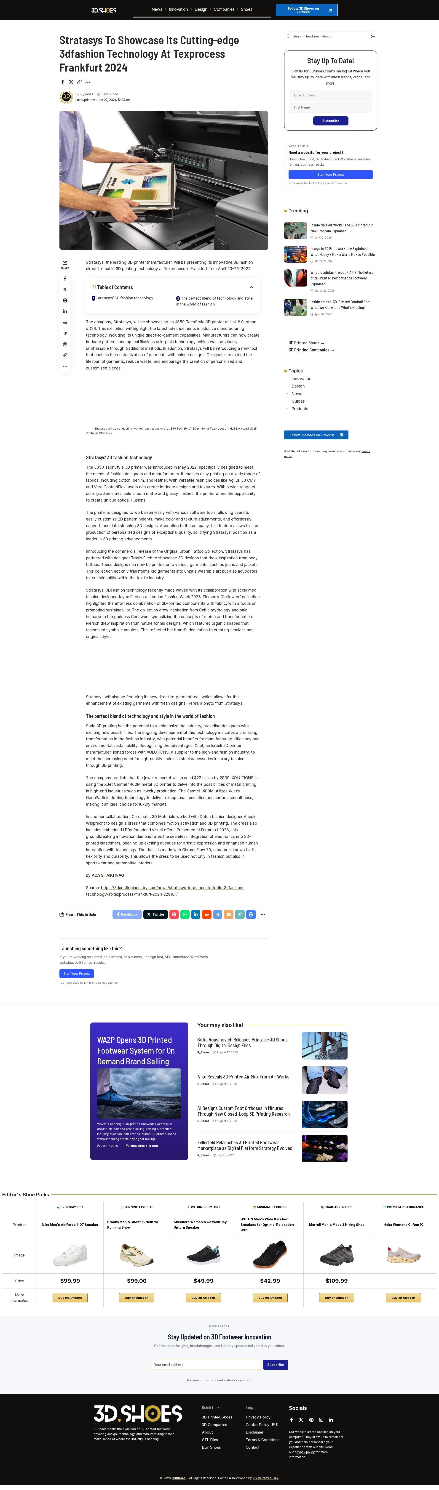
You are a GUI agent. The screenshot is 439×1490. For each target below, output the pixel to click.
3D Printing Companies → (312, 349)
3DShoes (179, 1478)
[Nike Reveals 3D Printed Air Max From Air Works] (325, 1080)
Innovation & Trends (143, 1145)
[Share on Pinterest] (64, 300)
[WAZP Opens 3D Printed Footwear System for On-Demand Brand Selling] (139, 1093)
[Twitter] (301, 1420)
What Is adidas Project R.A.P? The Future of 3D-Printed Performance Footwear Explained (342, 278)
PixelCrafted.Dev (265, 1478)
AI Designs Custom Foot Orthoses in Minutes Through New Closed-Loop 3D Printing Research (243, 1110)
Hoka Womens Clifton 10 (403, 1225)
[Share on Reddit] (64, 322)
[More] (88, 82)
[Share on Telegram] (64, 333)
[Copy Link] (79, 82)
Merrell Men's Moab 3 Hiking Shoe (336, 1225)
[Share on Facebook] (62, 82)
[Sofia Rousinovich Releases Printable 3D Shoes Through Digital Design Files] (325, 1046)
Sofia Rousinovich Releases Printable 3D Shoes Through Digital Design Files (242, 1042)
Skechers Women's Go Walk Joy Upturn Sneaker (200, 1224)
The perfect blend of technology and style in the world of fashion (214, 301)
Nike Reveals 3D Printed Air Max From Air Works (243, 1076)
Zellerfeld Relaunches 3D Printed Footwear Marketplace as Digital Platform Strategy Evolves (244, 1145)
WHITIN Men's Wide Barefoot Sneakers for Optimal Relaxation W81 (267, 1224)
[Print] (251, 914)
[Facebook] (291, 1420)
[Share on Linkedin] (64, 311)
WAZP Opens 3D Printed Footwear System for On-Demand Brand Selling (137, 1050)
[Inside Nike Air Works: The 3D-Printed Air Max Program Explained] (295, 230)
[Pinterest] (311, 1420)
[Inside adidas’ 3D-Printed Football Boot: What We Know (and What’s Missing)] (295, 307)
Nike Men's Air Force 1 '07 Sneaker (70, 1225)
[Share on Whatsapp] (185, 914)
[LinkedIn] (331, 1420)
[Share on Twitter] (71, 82)
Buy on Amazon (70, 1297)
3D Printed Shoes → (307, 342)
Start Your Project (77, 973)
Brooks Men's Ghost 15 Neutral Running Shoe (132, 1224)
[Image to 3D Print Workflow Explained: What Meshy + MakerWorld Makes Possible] (295, 254)
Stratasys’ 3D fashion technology (124, 298)
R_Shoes (86, 94)
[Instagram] (321, 1420)
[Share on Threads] (64, 344)
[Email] (228, 914)
